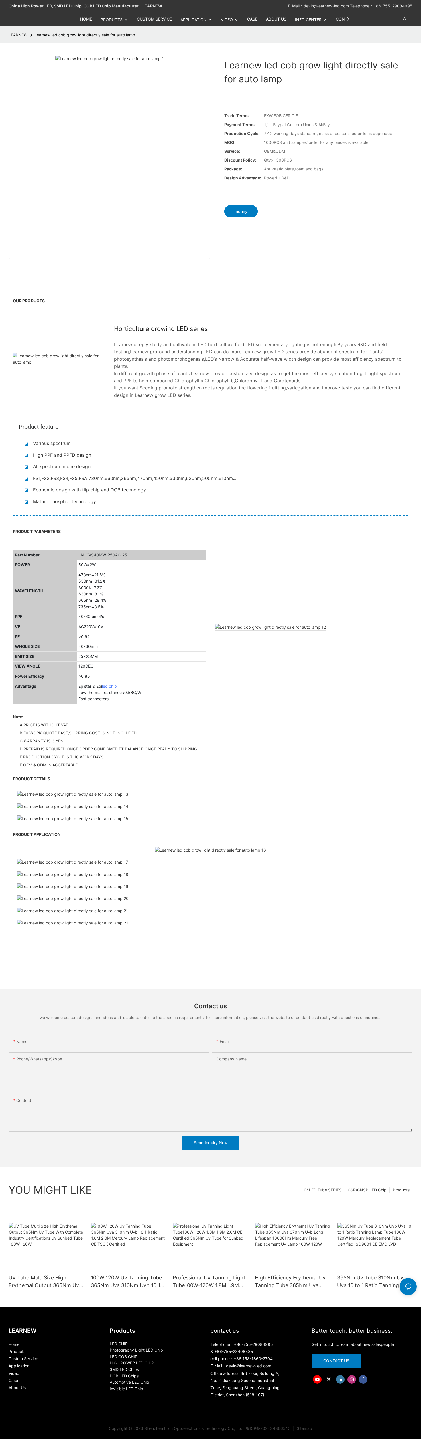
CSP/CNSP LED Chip (367, 1189)
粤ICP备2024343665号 (268, 1428)
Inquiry (241, 211)
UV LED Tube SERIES (322, 1189)
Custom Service (23, 1358)
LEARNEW (18, 34)
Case (13, 1380)
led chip (109, 686)
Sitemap (304, 1428)
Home (14, 1344)
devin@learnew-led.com (327, 5)
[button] (347, 19)
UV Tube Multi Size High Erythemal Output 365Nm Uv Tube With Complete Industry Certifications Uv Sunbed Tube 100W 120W (46, 1282)
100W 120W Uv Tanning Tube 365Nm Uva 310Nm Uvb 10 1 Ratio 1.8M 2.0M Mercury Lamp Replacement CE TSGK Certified (128, 1282)
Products (401, 1189)
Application (19, 1365)
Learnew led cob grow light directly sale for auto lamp (84, 34)
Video (14, 1373)
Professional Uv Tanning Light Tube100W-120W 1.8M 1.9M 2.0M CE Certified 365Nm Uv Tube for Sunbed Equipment (209, 1282)
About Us (17, 1387)
